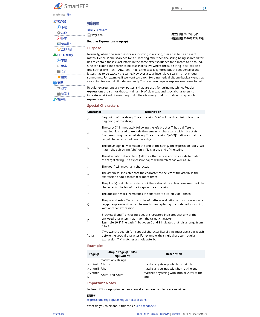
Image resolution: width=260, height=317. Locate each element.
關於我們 (164, 314)
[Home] (71, 6)
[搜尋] (204, 8)
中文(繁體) (58, 314)
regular (114, 300)
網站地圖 (176, 314)
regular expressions (133, 300)
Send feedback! (145, 306)
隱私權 (154, 314)
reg (106, 300)
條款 (146, 314)
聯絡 (139, 314)
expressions (95, 300)
